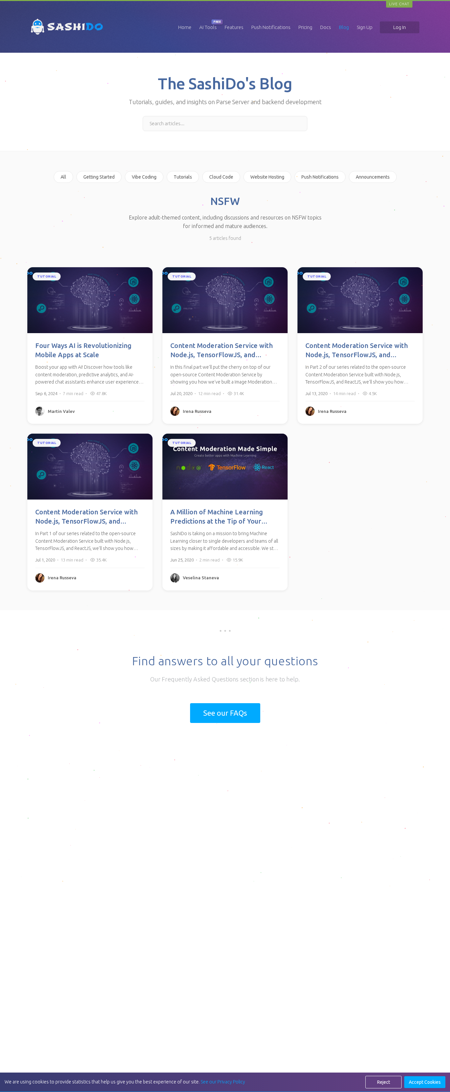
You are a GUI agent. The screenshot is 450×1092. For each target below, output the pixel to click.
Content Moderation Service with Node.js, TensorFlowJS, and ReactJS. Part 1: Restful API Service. (86, 517)
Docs (325, 27)
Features (234, 27)
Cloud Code (221, 177)
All (63, 177)
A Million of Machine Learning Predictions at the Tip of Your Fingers (216, 517)
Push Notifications (271, 27)
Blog (344, 27)
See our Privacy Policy (223, 1081)
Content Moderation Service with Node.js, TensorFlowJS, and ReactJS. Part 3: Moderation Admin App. (224, 350)
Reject (383, 1082)
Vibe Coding (144, 177)
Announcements (373, 177)
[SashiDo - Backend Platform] (67, 35)
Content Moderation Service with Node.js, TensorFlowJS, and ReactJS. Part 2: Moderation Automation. (356, 350)
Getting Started (99, 177)
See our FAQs (225, 713)
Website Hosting (267, 177)
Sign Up (365, 27)
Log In (399, 27)
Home (184, 27)
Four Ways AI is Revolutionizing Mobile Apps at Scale (83, 350)
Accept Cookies (425, 1082)
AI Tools (208, 27)
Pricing (305, 27)
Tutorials (183, 177)
